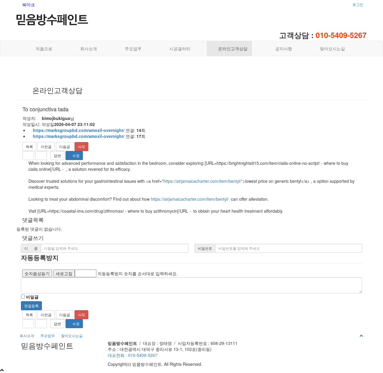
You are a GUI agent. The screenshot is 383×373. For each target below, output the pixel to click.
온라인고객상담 (231, 48)
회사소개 (87, 48)
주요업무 (131, 48)
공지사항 (282, 48)
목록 (29, 146)
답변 (57, 155)
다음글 (64, 146)
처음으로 (42, 48)
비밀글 (32, 297)
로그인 (357, 4)
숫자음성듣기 (37, 273)
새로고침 (64, 273)
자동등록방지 (40, 257)
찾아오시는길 (330, 48)
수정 (76, 155)
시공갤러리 (178, 48)
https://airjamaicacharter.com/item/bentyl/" (203, 181)
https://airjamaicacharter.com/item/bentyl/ (190, 199)
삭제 (81, 146)
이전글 (46, 146)
